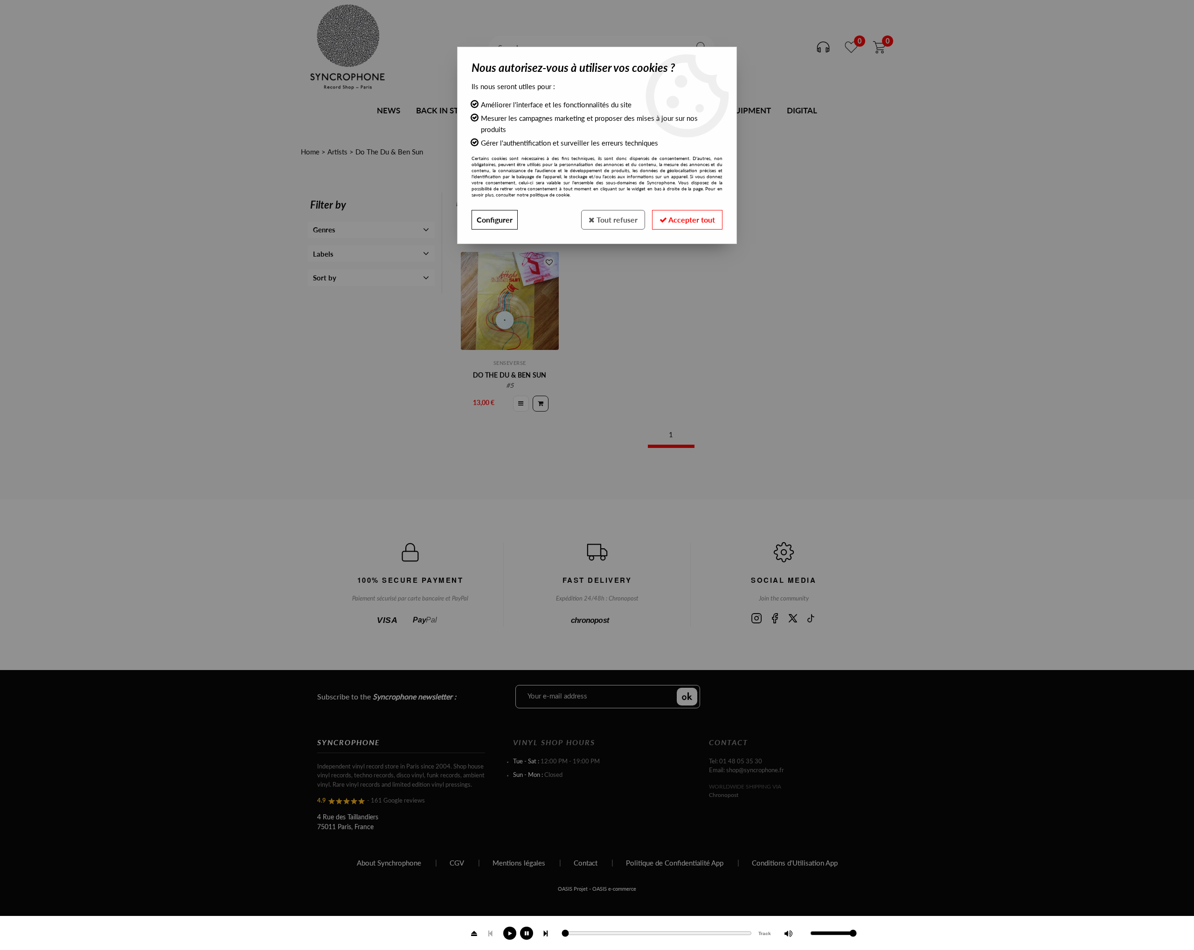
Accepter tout (691, 219)
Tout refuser (616, 219)
